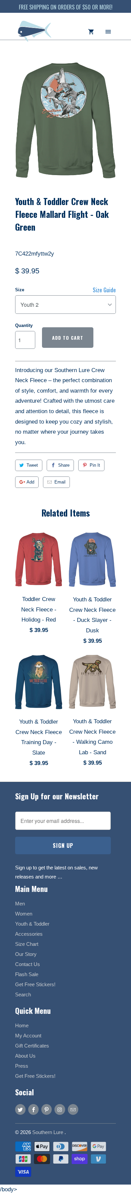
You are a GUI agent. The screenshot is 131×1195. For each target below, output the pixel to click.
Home (22, 1025)
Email (60, 482)
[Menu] (108, 31)
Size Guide (104, 290)
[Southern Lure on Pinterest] (46, 1109)
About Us (25, 1056)
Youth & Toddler (32, 924)
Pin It (95, 465)
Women (23, 914)
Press (21, 1066)
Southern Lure (48, 1132)
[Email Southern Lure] (73, 1109)
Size (19, 289)
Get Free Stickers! (35, 984)
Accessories (29, 934)
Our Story (26, 954)
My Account (28, 1035)
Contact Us (27, 964)
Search (23, 994)
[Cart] (91, 31)
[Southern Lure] (35, 34)
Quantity (24, 325)
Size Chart (26, 944)
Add (30, 482)
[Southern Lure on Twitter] (20, 1109)
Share (64, 465)
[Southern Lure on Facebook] (33, 1109)
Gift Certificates (32, 1046)
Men (20, 903)
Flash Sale (26, 974)
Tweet (32, 465)
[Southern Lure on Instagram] (59, 1109)
